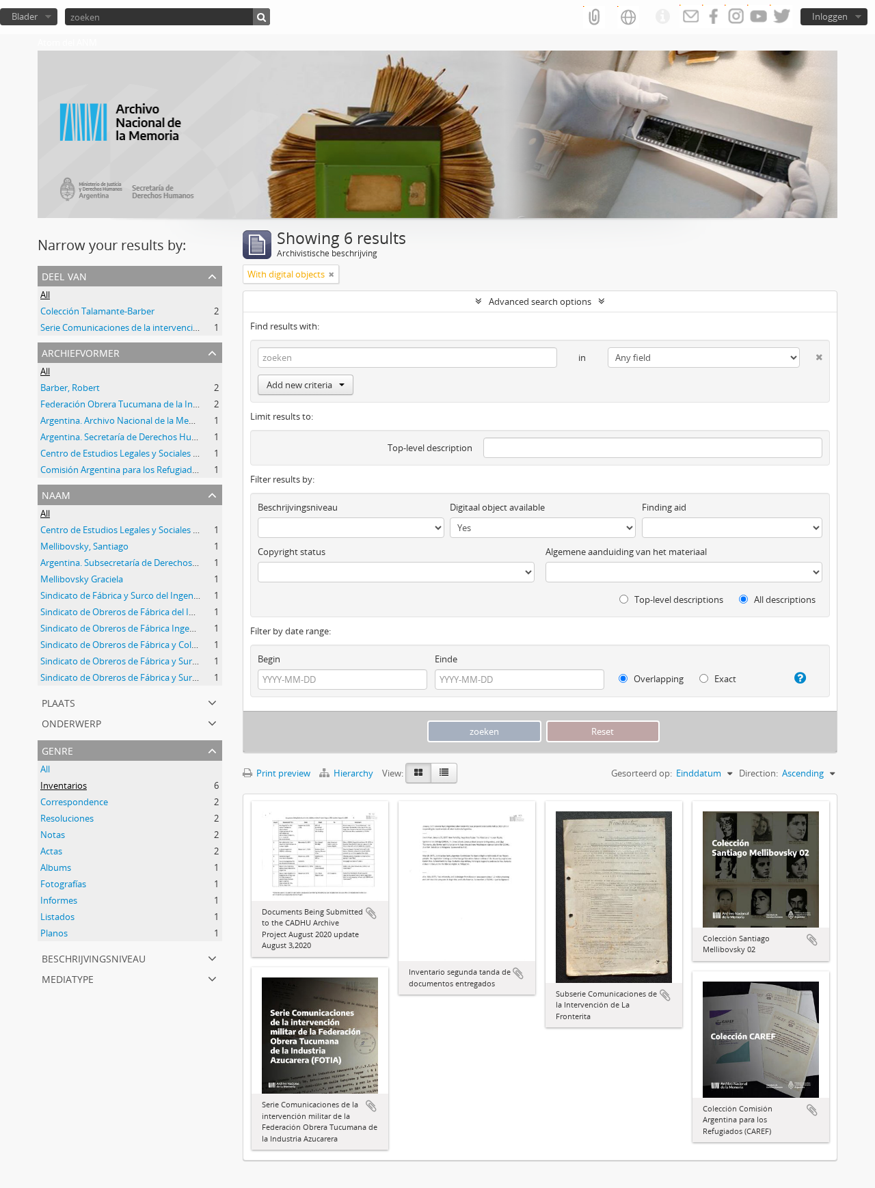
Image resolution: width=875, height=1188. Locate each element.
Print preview (282, 773)
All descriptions (784, 599)
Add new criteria (299, 385)
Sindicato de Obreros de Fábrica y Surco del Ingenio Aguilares (164, 661)
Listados (57, 916)
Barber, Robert (70, 387)
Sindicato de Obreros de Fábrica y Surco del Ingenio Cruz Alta (163, 677)
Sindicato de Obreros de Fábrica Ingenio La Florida (142, 628)
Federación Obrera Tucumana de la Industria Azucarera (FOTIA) (168, 404)
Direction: (758, 773)
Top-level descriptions (677, 599)
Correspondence (74, 802)
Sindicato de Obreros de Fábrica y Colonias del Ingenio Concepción (175, 644)
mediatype (68, 978)
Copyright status (291, 551)
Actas (51, 851)
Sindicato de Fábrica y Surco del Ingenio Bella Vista (142, 595)
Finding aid (664, 507)
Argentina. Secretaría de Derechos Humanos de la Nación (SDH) (168, 437)
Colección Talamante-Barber (97, 311)
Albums (55, 867)
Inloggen (830, 16)
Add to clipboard (371, 913)
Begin (269, 659)
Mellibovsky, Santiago (84, 546)
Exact (724, 679)
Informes (58, 900)
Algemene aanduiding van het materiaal (626, 551)
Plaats (58, 701)
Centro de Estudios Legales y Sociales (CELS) (129, 453)
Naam (56, 494)
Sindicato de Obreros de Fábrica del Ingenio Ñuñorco (147, 612)
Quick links (662, 17)
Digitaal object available (497, 507)
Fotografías (63, 884)
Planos (54, 933)
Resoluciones (67, 818)
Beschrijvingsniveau (94, 957)
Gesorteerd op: (641, 773)
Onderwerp (71, 722)
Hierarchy (353, 773)
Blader (25, 16)
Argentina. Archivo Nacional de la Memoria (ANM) (140, 420)
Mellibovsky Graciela (81, 579)
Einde (446, 659)
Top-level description (430, 448)
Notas (52, 834)
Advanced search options (540, 301)
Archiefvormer (81, 351)
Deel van (64, 275)
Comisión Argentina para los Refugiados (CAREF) (137, 469)
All (45, 294)
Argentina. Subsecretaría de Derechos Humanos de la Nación (163, 562)
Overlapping (658, 679)
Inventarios (63, 785)
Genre (57, 749)
